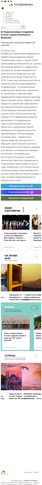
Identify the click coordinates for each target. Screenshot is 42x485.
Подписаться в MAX (19, 192)
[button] (32, 208)
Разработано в (24, 481)
